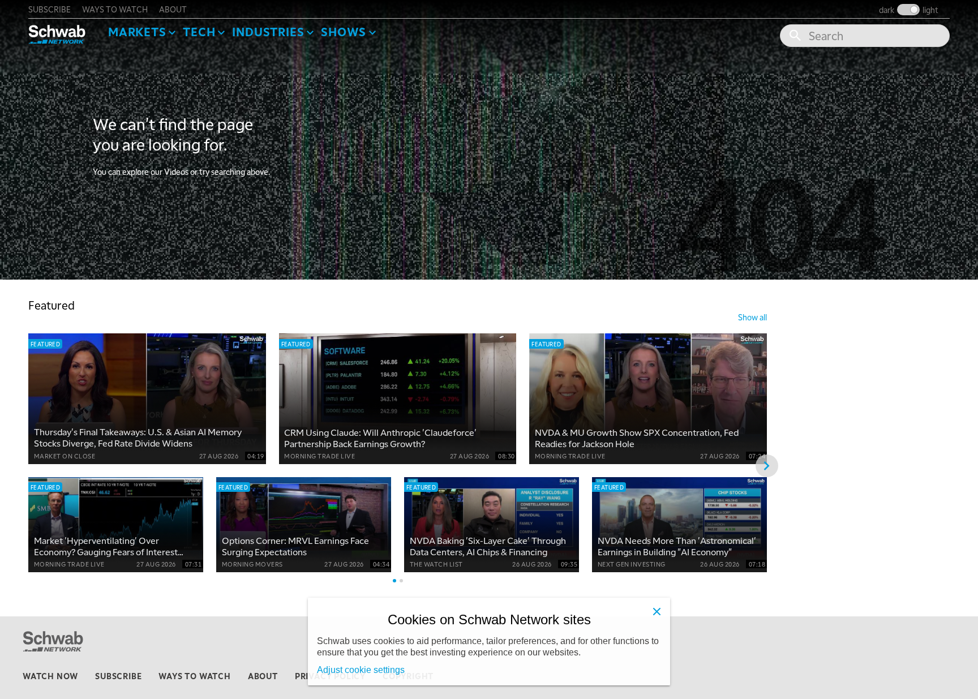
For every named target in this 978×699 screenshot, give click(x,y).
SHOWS (343, 31)
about (173, 9)
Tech (199, 31)
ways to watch (115, 9)
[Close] (656, 611)
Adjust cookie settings (361, 670)
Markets (137, 31)
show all (752, 317)
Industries (268, 31)
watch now (50, 676)
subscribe (49, 9)
